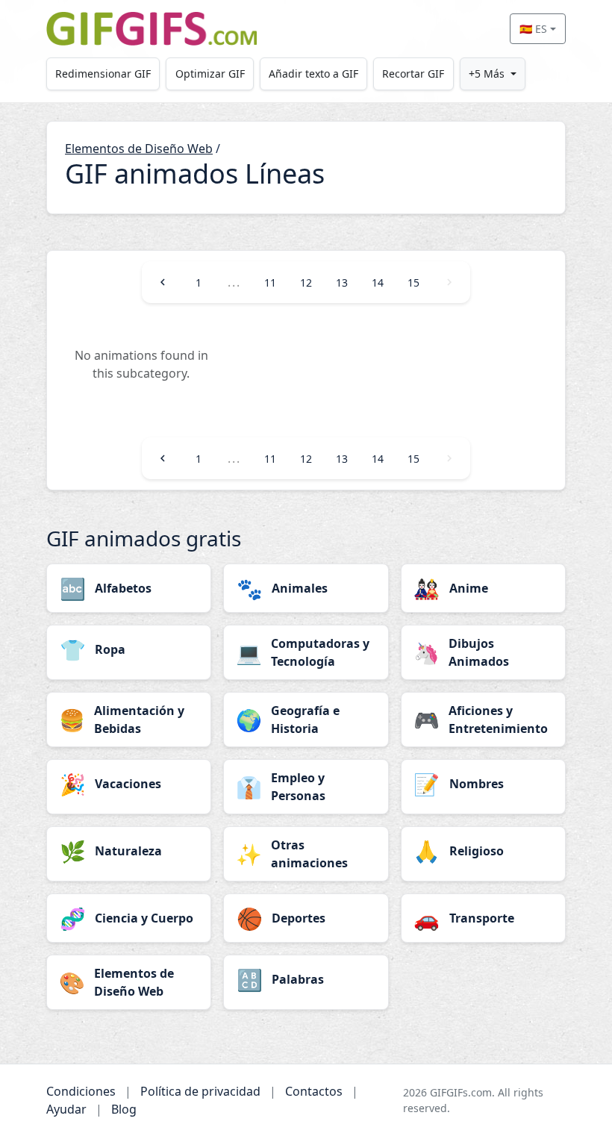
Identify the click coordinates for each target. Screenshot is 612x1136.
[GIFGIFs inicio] (151, 29)
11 (270, 282)
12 (306, 282)
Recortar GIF (413, 73)
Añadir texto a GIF (313, 73)
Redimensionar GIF (103, 73)
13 (342, 282)
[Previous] (163, 282)
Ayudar (66, 1109)
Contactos (314, 1091)
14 (378, 282)
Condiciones (81, 1091)
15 (413, 282)
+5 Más (487, 73)
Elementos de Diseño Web (139, 148)
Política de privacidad (200, 1091)
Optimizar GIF (210, 73)
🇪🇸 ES (533, 29)
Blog (124, 1109)
